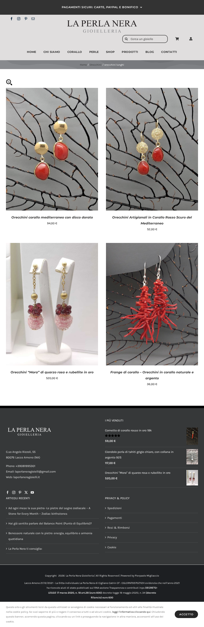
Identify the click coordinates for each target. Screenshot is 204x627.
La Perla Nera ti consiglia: (25, 548)
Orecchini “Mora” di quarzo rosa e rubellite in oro (52, 372)
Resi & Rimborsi (118, 527)
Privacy (112, 537)
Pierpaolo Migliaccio (147, 575)
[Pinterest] (20, 492)
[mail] (33, 18)
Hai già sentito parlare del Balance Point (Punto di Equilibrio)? (50, 523)
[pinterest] (25, 18)
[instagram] (18, 18)
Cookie (111, 547)
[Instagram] (13, 492)
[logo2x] (102, 21)
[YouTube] (32, 492)
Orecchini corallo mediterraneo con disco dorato (52, 217)
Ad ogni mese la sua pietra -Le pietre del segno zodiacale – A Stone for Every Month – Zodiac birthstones (49, 510)
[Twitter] (26, 492)
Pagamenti (114, 518)
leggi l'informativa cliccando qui (131, 611)
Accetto (186, 614)
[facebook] (11, 18)
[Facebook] (7, 492)
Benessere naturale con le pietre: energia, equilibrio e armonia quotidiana (50, 536)
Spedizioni (114, 508)
